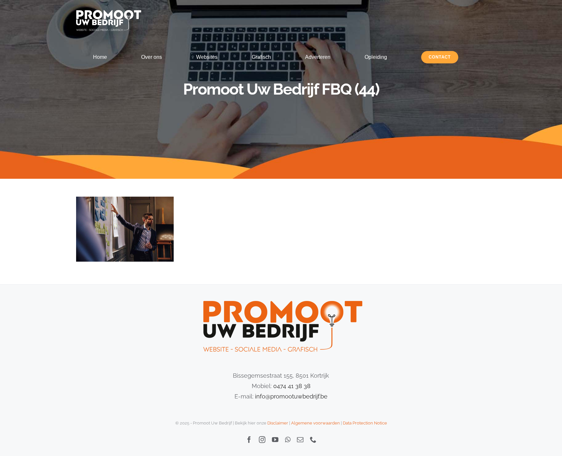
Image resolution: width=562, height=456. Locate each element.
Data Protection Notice (365, 423)
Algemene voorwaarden (315, 423)
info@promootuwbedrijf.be (291, 396)
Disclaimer (277, 423)
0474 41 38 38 (292, 386)
